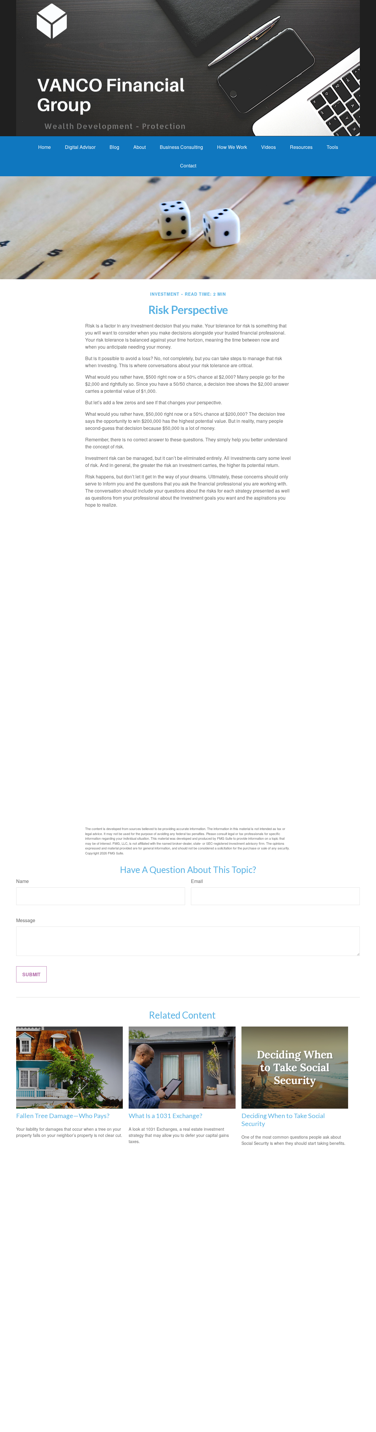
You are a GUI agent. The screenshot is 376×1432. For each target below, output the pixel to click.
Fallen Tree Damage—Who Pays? (63, 1116)
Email (197, 881)
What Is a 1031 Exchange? (165, 1116)
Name (22, 881)
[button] (44, 147)
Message (25, 920)
